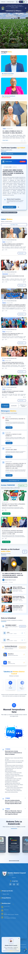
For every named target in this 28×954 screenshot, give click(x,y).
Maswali (3, 1)
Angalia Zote (21, 485)
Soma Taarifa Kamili (8, 207)
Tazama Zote (22, 626)
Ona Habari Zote (14, 224)
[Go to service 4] (13, 860)
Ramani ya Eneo (23, 946)
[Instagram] (10, 884)
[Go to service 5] (14, 860)
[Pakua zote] (22, 633)
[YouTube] (14, 884)
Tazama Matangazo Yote (14, 480)
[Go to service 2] (10, 860)
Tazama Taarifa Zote (8, 153)
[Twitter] (17, 884)
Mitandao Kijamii (11, 1)
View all (25, 552)
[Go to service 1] (9, 860)
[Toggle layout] (19, 938)
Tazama (9, 427)
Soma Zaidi (6, 140)
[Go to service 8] (18, 860)
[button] (14, 770)
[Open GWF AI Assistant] (24, 950)
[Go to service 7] (17, 860)
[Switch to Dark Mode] (17, 2)
